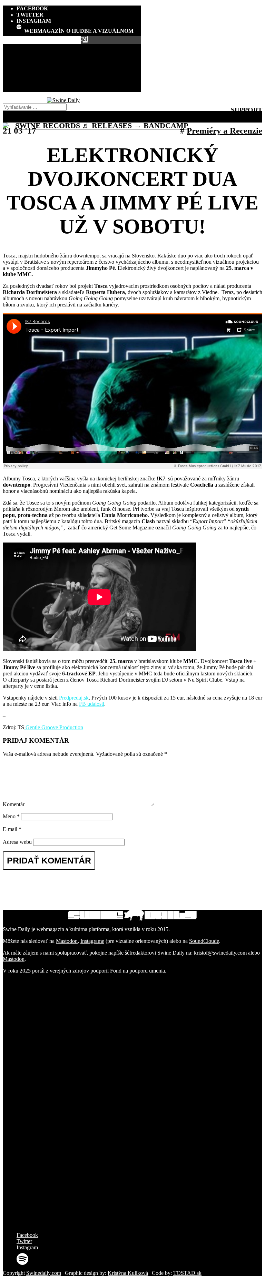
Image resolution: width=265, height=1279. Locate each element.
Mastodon (67, 941)
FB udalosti (91, 704)
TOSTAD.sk (187, 1273)
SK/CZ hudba (79, 58)
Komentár (13, 804)
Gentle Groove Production (53, 727)
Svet (78, 72)
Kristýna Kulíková (128, 1273)
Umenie (78, 76)
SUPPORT (246, 110)
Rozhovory (78, 54)
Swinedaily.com (43, 1273)
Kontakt (79, 89)
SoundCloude (204, 941)
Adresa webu (17, 842)
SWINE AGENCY (79, 85)
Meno (11, 816)
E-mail (12, 829)
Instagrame (92, 941)
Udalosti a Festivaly (78, 63)
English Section (79, 81)
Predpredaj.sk (74, 698)
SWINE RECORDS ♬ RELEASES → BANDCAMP (101, 125)
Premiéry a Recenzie (79, 67)
